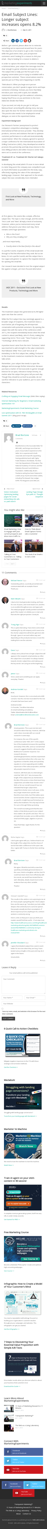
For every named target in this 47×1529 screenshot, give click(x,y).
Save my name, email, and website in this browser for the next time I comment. (23, 1012)
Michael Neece (16, 580)
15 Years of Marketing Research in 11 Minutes (29, 1407)
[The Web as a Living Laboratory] (9, 1428)
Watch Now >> (9, 1165)
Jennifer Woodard (18, 942)
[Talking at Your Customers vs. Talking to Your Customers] (13, 546)
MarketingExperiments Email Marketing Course (20, 408)
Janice (13, 673)
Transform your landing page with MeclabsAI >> (20, 1116)
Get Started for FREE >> (12, 1219)
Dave (13, 650)
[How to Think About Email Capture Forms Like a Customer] (34, 520)
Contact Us (27, 1514)
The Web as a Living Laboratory (27, 1425)
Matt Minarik (16, 599)
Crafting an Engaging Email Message (16, 396)
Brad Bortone (19, 725)
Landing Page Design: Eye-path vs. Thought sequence (34, 494)
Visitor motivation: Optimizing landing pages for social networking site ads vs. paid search (12, 496)
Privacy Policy (36, 1511)
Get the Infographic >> (12, 1329)
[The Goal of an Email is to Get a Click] (34, 546)
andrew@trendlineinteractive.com (27, 715)
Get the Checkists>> (11, 1067)
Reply (43, 592)
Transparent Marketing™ (24, 1416)
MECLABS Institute (38, 1520)
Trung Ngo (15, 624)
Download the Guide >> (12, 1386)
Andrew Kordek (17, 689)
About (18, 1514)
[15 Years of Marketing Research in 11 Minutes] (9, 1408)
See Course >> (9, 1271)
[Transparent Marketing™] (9, 1418)
